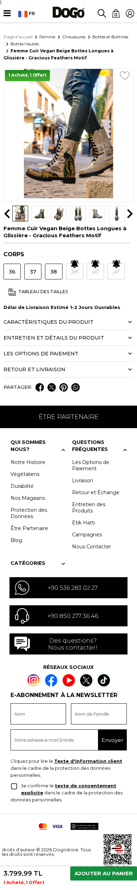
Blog (16, 540)
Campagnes (87, 534)
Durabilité (22, 486)
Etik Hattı (83, 523)
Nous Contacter (91, 546)
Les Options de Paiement (90, 465)
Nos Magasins (28, 498)
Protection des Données (29, 513)
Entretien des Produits (88, 507)
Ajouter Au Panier (103, 873)
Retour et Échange (95, 492)
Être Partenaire (29, 528)
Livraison (82, 480)
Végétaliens (25, 474)
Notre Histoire (28, 462)
